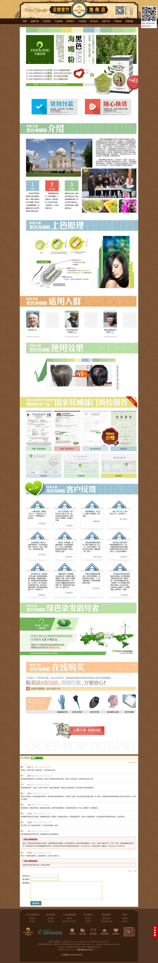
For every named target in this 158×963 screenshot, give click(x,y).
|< (129, 762)
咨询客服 (155, 931)
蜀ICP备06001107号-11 (86, 950)
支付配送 (87, 915)
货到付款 (88, 918)
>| (135, 762)
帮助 (125, 915)
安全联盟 (97, 950)
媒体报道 (32, 918)
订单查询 (88, 921)
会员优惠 (51, 918)
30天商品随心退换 (106, 921)
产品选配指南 (69, 915)
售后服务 (106, 915)
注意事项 (69, 918)
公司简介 (32, 921)
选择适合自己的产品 (69, 921)
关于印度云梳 (32, 915)
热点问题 (51, 921)
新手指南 (50, 915)
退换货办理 (106, 918)
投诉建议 (125, 918)
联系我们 (125, 921)
